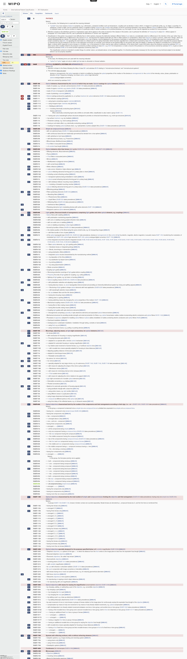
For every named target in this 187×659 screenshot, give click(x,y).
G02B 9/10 (36, 421)
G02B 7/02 (36, 333)
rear (53, 434)
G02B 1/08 (80, 86)
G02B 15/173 (37, 617)
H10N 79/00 (59, 242)
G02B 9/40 (36, 463)
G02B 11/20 (37, 528)
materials (60, 88)
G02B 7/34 (36, 394)
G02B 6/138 (37, 265)
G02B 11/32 (37, 544)
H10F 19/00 (105, 240)
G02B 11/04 (37, 508)
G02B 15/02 (37, 587)
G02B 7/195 (37, 373)
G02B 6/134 (37, 260)
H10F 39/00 (113, 240)
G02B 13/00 (137, 404)
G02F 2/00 (60, 237)
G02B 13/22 (37, 577)
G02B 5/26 (36, 202)
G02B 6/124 (37, 247)
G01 (163, 32)
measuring (153, 32)
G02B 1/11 (36, 98)
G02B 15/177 (130, 610)
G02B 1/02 (36, 86)
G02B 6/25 (36, 275)
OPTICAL (49, 64)
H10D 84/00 (89, 240)
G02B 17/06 (37, 643)
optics (59, 61)
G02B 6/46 (36, 318)
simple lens (79, 408)
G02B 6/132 (37, 257)
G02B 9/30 (80, 431)
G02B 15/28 (37, 632)
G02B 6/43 (36, 313)
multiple (67, 225)
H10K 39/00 (138, 240)
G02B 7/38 (36, 399)
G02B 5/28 (61, 202)
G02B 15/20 (37, 622)
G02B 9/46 (36, 471)
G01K (110, 46)
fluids (53, 91)
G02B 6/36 (66, 280)
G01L (177, 44)
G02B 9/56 (5, 32)
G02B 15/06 (37, 592)
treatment (84, 96)
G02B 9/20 (36, 434)
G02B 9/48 (36, 474)
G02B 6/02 (36, 215)
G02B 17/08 (37, 645)
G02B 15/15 (37, 605)
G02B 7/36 (36, 396)
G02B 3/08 (36, 139)
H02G (138, 318)
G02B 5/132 (37, 182)
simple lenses (70, 411)
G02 (34, 55)
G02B (35, 64)
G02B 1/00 (36, 84)
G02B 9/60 (36, 489)
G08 (150, 41)
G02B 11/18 (37, 526)
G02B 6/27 (36, 282)
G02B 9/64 (36, 494)
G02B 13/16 (77, 567)
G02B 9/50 (36, 476)
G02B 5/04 (36, 154)
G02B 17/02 (37, 638)
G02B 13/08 (37, 559)
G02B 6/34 (36, 297)
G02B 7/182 (37, 361)
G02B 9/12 (36, 424)
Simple (48, 129)
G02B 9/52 (36, 479)
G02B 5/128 (37, 177)
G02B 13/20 (37, 574)
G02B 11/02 (58, 503)
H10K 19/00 (130, 240)
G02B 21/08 (68, 648)
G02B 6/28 (36, 285)
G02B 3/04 (36, 133)
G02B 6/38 (36, 305)
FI (12, 63)
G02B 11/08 (37, 513)
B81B (96, 68)
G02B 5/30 (67, 192)
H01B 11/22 (159, 315)
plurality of (69, 313)
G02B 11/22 (37, 531)
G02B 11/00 (37, 497)
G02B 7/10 (36, 346)
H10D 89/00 (97, 240)
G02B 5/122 (37, 169)
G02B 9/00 (36, 404)
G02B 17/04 (37, 640)
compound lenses (58, 129)
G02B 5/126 (37, 174)
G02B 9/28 (36, 444)
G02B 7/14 (36, 353)
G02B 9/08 (36, 419)
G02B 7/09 (36, 343)
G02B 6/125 (37, 249)
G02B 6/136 (37, 262)
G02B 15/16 (37, 607)
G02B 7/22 (36, 381)
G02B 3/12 (36, 144)
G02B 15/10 (37, 597)
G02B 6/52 (36, 325)
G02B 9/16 (36, 429)
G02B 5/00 (36, 149)
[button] (28, 18)
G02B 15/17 (37, 615)
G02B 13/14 (37, 567)
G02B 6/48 (36, 320)
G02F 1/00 (91, 207)
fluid (53, 325)
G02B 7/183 (37, 363)
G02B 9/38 (36, 461)
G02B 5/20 (36, 192)
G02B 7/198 (105, 363)
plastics (68, 88)
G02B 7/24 (36, 384)
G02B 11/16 (37, 523)
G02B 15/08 (37, 595)
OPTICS (48, 55)
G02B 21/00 (37, 651)
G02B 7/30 (36, 389)
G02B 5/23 (36, 197)
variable (53, 26)
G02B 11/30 (37, 541)
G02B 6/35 (36, 300)
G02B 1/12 (36, 118)
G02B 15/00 (145, 404)
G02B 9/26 (36, 441)
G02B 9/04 (36, 413)
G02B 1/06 (36, 91)
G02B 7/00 (36, 331)
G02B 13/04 (37, 554)
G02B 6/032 (37, 222)
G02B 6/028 (37, 220)
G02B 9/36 (36, 454)
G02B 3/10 (66, 131)
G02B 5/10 (36, 164)
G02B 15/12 (37, 600)
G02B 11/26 (37, 536)
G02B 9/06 (36, 416)
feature (71, 26)
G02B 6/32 (36, 295)
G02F (69, 80)
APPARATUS (75, 64)
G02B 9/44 (36, 469)
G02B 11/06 (37, 511)
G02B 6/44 (36, 315)
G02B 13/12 (62, 561)
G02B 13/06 (37, 556)
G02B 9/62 (36, 491)
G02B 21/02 (37, 653)
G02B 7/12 (36, 351)
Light (47, 212)
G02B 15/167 (37, 612)
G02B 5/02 (36, 151)
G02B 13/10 (37, 561)
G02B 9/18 (36, 431)
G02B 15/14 (73, 600)
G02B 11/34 (65, 503)
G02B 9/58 (36, 486)
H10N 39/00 (162, 240)
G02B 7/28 (36, 386)
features (148, 38)
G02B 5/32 (36, 209)
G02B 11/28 (37, 538)
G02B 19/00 (37, 648)
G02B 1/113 (37, 103)
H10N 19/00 (154, 240)
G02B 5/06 (36, 156)
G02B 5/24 (36, 199)
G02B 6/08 (36, 232)
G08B (62, 47)
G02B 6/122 (37, 244)
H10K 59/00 (146, 240)
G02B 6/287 (37, 287)
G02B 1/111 (37, 101)
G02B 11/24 (37, 533)
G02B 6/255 (37, 277)
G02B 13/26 (37, 582)
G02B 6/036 (37, 225)
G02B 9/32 (36, 449)
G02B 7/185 (89, 363)
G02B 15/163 (37, 610)
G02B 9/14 (36, 426)
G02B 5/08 (36, 159)
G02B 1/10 (36, 96)
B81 (85, 68)
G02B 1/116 (37, 108)
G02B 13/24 (37, 579)
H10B (83, 240)
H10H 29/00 (121, 240)
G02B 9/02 (36, 411)
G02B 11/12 (37, 518)
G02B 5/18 (36, 189)
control (148, 73)
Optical (48, 84)
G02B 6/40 (36, 307)
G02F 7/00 (109, 237)
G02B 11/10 (37, 516)
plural (50, 172)
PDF (8, 36)
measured (99, 27)
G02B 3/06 (36, 136)
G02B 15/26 (37, 630)
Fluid (48, 144)
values (154, 27)
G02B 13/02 (37, 551)
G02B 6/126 (37, 252)
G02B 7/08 (36, 341)
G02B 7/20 (36, 378)
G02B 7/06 (36, 338)
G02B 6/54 (36, 328)
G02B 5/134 (37, 184)
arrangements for (138, 73)
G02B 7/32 (36, 391)
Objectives (50, 653)
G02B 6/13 (36, 254)
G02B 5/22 (36, 194)
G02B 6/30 (36, 292)
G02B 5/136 (37, 187)
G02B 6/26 (36, 280)
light (78, 61)
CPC (4, 63)
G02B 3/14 (36, 146)
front (53, 441)
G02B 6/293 (37, 290)
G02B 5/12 (36, 167)
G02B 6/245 (37, 272)
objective (89, 346)
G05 (96, 47)
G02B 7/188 (37, 368)
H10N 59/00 (170, 240)
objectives (54, 404)
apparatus (58, 318)
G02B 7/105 (37, 348)
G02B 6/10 (36, 235)
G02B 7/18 (36, 358)
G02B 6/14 (36, 267)
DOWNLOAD (9, 16)
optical (53, 61)
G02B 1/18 (36, 126)
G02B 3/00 (36, 129)
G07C (170, 46)
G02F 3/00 (101, 149)
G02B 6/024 (37, 217)
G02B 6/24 (67, 227)
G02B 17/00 (37, 635)
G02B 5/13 (36, 179)
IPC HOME (2, 16)
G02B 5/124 (37, 172)
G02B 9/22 (36, 436)
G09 (148, 39)
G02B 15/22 (124, 607)
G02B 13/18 (37, 572)
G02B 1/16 (119, 113)
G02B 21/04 (37, 656)
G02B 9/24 (36, 439)
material (74, 84)
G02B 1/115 (37, 106)
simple (118, 408)
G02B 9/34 (36, 451)
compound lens (91, 408)
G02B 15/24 (37, 627)
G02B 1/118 (37, 116)
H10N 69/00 (51, 242)
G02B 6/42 (73, 280)
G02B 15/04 (37, 589)
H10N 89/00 (67, 242)
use (128, 36)
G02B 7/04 (36, 335)
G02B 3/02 (36, 131)
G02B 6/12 (36, 240)
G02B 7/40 (36, 401)
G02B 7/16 (36, 356)
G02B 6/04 (36, 227)
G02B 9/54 (36, 481)
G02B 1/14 (36, 121)
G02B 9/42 (36, 466)
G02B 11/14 (37, 521)
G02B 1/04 (36, 88)
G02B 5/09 (36, 161)
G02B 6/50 (36, 323)
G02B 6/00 (80, 149)
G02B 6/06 (36, 230)
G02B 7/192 (97, 363)
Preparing (51, 275)
